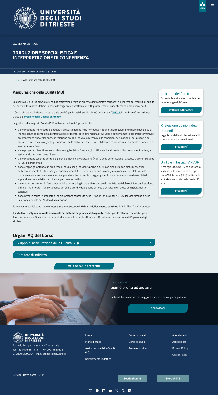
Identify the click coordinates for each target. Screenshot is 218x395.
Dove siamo (29, 375)
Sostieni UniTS (132, 378)
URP (41, 375)
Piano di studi (93, 342)
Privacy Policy (180, 348)
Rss (130, 391)
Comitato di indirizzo (32, 254)
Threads (123, 391)
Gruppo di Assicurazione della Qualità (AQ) (48, 243)
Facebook (97, 391)
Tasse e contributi (138, 348)
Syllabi (52, 71)
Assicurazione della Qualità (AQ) (100, 350)
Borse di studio (137, 342)
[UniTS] (47, 18)
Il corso (19, 71)
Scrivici (17, 375)
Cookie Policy (179, 355)
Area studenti (179, 335)
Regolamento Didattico (98, 359)
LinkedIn (104, 391)
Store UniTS (173, 378)
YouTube (110, 391)
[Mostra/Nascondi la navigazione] (212, 6)
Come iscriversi (137, 335)
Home (17, 79)
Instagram (91, 391)
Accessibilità (179, 342)
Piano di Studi (36, 71)
